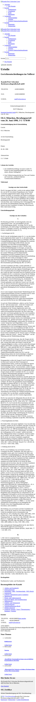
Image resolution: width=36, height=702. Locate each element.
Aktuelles (7, 4)
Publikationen (12, 9)
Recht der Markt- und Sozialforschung (15, 599)
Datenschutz (11, 26)
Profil (9, 13)
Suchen (3, 58)
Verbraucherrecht (9, 604)
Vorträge (10, 19)
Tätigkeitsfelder (12, 18)
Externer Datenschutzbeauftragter (18, 21)
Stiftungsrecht (8, 601)
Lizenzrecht (7, 593)
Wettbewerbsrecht (9, 608)
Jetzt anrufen (22, 618)
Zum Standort (5, 686)
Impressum (11, 24)
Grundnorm (11, 11)
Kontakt (6, 22)
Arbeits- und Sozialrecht (11, 588)
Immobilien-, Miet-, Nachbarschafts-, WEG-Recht (19, 591)
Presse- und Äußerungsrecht (12, 598)
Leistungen (7, 16)
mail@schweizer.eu (20, 99)
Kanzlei (6, 8)
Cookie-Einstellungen (22, 699)
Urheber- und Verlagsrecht (12, 603)
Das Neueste (12, 6)
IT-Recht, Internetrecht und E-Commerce (16, 594)
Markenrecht (8, 596)
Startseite (3, 112)
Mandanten (11, 14)
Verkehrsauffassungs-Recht (12, 606)
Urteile (14, 112)
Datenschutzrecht (9, 589)
